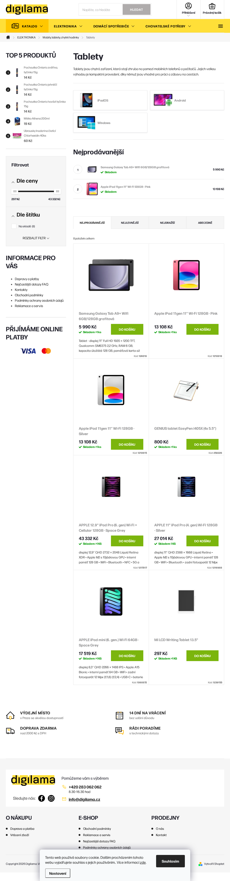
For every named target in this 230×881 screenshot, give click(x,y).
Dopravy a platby (27, 279)
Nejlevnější (130, 222)
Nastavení (57, 873)
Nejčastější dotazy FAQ (31, 284)
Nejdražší (167, 222)
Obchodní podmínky (29, 295)
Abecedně (205, 222)
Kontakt (161, 835)
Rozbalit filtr (34, 238)
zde (143, 862)
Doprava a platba (22, 828)
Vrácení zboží (19, 835)
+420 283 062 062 (85, 787)
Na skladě (26, 226)
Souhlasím (170, 861)
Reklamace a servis (29, 305)
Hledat (136, 9)
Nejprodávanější (92, 222)
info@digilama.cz (84, 799)
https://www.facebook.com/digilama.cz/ (41, 798)
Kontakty (21, 289)
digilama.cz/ (51, 798)
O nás (160, 828)
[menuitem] (27, 26)
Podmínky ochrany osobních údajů (39, 300)
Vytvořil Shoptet (214, 864)
